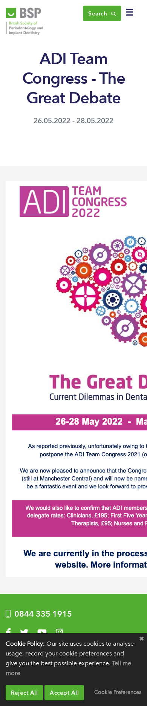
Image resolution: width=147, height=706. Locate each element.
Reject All (24, 692)
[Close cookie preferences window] (141, 639)
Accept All (64, 692)
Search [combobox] (98, 13)
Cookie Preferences (117, 692)
